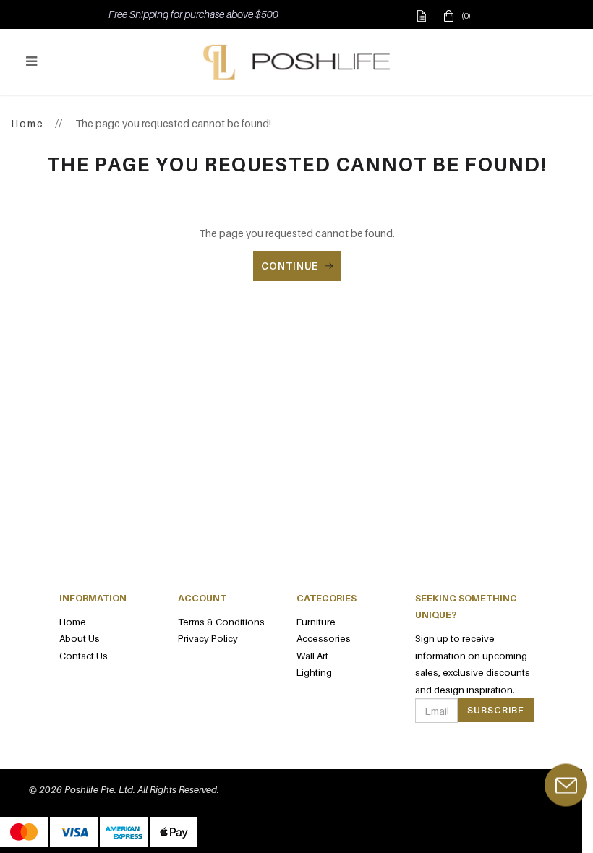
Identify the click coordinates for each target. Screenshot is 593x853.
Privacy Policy (208, 638)
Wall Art (312, 655)
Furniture (316, 621)
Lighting (314, 672)
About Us (79, 638)
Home (27, 123)
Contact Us (83, 655)
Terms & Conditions (221, 621)
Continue (289, 266)
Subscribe (495, 710)
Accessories (323, 638)
